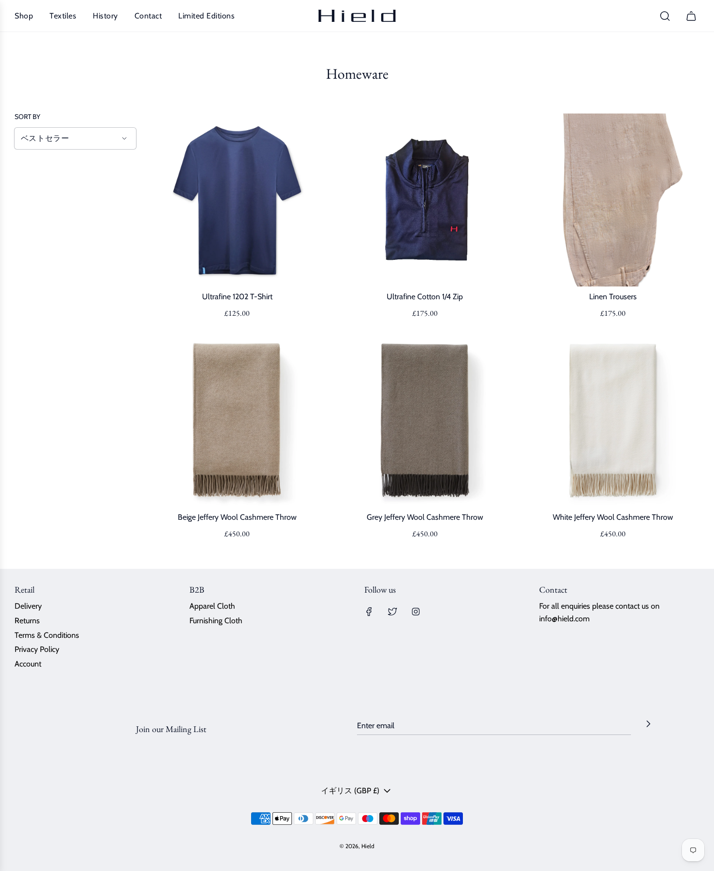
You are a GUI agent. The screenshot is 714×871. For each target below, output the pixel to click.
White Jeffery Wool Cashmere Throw (613, 517)
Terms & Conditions (47, 635)
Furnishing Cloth (215, 620)
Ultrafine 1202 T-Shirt (237, 296)
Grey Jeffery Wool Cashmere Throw (425, 517)
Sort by (27, 116)
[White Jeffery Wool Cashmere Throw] (612, 420)
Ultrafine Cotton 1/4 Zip (425, 296)
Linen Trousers (613, 296)
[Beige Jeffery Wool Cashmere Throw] (237, 420)
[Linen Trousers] (612, 200)
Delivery (28, 606)
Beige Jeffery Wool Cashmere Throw (237, 517)
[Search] (665, 16)
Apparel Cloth (212, 606)
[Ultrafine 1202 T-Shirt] (237, 200)
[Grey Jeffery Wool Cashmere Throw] (425, 420)
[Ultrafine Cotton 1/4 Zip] (425, 200)
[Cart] (692, 16)
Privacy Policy (37, 649)
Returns (27, 620)
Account (28, 663)
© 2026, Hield (357, 846)
